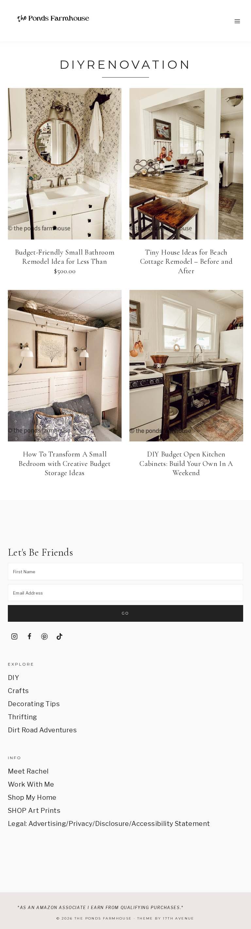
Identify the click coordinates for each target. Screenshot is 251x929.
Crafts (18, 691)
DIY (13, 678)
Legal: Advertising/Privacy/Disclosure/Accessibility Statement (109, 824)
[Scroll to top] (236, 863)
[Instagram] (14, 636)
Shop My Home (32, 797)
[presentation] (65, 164)
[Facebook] (29, 636)
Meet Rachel (28, 771)
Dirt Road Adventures (42, 730)
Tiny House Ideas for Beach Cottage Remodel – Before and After (186, 261)
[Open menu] (237, 21)
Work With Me (31, 784)
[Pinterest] (44, 636)
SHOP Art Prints (34, 810)
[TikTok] (59, 636)
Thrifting (22, 717)
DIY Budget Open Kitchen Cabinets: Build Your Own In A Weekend (186, 463)
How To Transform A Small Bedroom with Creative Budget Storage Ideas (64, 463)
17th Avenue (178, 918)
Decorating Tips (34, 704)
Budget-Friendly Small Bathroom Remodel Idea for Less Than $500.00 (65, 261)
